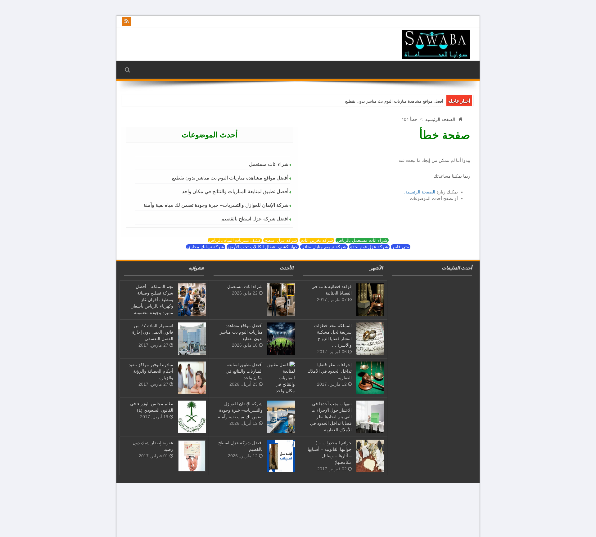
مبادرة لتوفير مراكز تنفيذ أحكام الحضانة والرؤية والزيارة (151, 371)
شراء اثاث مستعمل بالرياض (362, 240)
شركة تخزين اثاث (317, 240)
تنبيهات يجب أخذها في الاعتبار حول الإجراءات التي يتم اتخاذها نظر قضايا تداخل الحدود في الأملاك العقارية (331, 416)
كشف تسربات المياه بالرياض (235, 240)
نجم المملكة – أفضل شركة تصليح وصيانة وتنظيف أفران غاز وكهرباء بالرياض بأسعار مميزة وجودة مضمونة (152, 299)
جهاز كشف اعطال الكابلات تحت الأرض (263, 246)
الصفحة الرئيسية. (419, 191)
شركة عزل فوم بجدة (369, 246)
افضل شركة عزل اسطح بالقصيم (254, 218)
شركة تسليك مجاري (205, 246)
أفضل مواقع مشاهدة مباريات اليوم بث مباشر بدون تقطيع (394, 101)
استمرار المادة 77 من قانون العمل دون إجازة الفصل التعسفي (152, 332)
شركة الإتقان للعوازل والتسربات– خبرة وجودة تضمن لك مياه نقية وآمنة (215, 205)
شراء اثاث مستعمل (268, 164)
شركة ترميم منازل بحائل (324, 246)
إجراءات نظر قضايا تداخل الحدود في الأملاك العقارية (329, 371)
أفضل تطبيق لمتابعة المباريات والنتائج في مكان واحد (235, 191)
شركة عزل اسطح (280, 240)
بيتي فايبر (400, 246)
